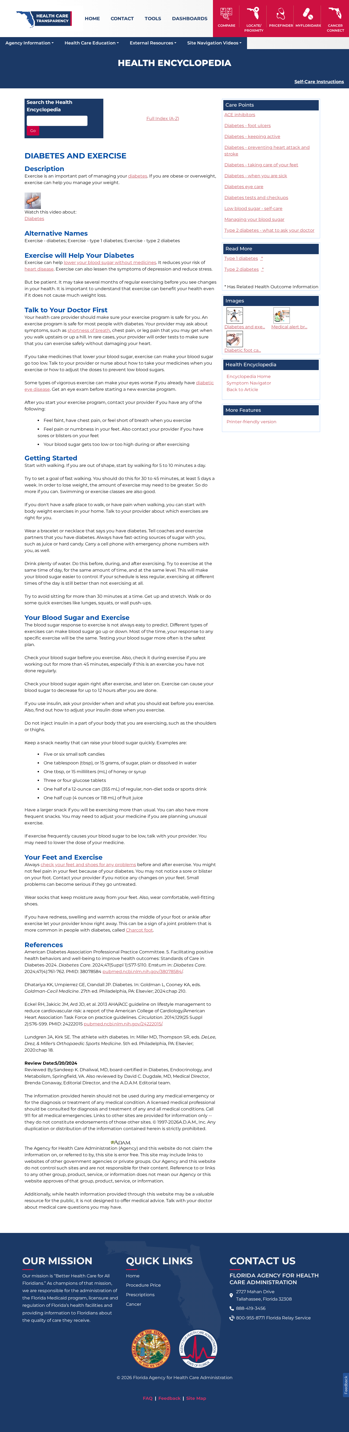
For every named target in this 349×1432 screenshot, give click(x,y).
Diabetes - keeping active (252, 136)
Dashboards (189, 18)
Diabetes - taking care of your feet (261, 164)
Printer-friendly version (251, 421)
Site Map (196, 1398)
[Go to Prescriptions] (308, 13)
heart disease (39, 269)
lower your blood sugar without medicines (110, 262)
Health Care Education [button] (90, 43)
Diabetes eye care (243, 186)
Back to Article (242, 389)
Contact (122, 18)
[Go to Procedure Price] (281, 13)
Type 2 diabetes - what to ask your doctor (269, 230)
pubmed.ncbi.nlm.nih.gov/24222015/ (123, 1023)
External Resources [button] (151, 43)
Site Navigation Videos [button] (212, 43)
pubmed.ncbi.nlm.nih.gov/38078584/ (142, 971)
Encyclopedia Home (249, 376)
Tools (153, 18)
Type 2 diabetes (244, 269)
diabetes (137, 176)
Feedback (169, 1398)
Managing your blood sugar (254, 219)
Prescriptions (140, 1294)
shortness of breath (89, 330)
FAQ (148, 1398)
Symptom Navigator (249, 383)
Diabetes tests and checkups (256, 197)
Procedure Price (143, 1285)
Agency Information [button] (27, 43)
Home (92, 18)
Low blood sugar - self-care (253, 208)
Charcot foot (139, 930)
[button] (226, 16)
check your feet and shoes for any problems (88, 864)
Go (33, 130)
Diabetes (34, 218)
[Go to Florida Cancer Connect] (335, 16)
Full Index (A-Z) (162, 118)
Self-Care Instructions (319, 81)
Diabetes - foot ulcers (247, 125)
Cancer (133, 1304)
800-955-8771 (250, 1317)
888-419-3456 (251, 1308)
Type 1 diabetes (243, 258)
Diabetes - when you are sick (255, 175)
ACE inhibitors (239, 114)
